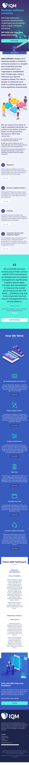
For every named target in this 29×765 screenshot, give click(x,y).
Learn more (21, 753)
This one (14, 703)
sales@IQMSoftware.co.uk (6, 742)
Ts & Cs (26, 755)
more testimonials (14, 320)
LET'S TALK (14, 41)
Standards (15, 756)
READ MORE (5, 178)
